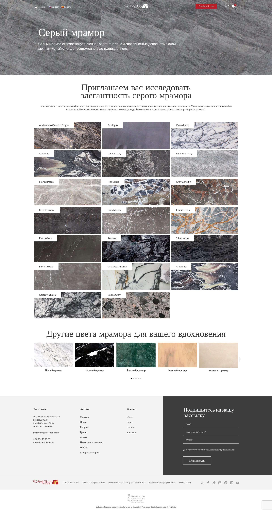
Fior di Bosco (46, 266)
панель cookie (185, 482)
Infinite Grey (183, 209)
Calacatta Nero (47, 294)
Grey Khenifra (47, 209)
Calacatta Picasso (117, 266)
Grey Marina (114, 209)
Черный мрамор (95, 370)
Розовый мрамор (177, 370)
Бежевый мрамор (218, 370)
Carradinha (182, 125)
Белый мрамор (53, 370)
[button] (240, 359)
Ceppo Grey (114, 294)
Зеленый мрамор (136, 370)
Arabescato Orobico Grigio (54, 125)
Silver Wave (182, 238)
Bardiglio (113, 125)
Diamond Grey (184, 153)
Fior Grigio (113, 181)
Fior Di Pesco (46, 181)
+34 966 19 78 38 (41, 439)
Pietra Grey (45, 238)
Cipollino (44, 153)
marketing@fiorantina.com (46, 432)
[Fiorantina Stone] (136, 6)
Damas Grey (114, 153)
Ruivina (112, 238)
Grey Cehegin (183, 181)
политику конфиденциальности (220, 449)
